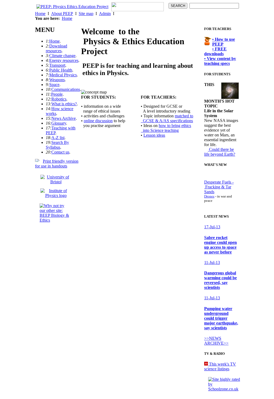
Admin (105, 13)
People (57, 94)
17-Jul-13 (212, 227)
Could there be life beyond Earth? (219, 151)
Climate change (62, 55)
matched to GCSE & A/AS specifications (167, 118)
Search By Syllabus (57, 145)
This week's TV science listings (220, 366)
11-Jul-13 (212, 262)
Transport (57, 65)
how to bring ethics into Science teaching (166, 128)
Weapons (57, 79)
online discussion (98, 120)
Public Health (60, 70)
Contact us (60, 152)
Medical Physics (63, 75)
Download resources (56, 48)
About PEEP (62, 13)
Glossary (58, 123)
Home (40, 13)
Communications (65, 89)
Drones (209, 196)
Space (54, 84)
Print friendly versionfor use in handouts (56, 163)
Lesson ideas (154, 135)
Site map (86, 13)
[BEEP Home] (72, 6)
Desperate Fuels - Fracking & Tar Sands (219, 187)
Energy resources (63, 60)
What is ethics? (64, 104)
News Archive (63, 118)
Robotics (58, 99)
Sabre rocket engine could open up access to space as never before (220, 244)
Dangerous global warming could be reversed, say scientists (220, 280)
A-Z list (57, 137)
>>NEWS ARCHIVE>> (216, 340)
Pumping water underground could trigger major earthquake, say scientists (221, 318)
